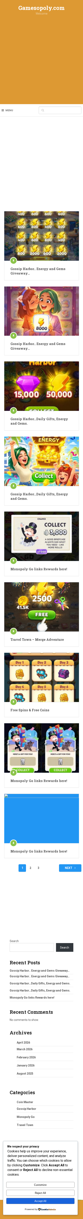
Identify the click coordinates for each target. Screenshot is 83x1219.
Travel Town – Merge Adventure (37, 639)
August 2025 (25, 1073)
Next (69, 868)
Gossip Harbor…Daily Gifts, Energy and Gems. (39, 421)
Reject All (40, 1192)
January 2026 (25, 1065)
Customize (40, 1184)
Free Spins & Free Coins (29, 710)
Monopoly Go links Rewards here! (38, 569)
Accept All (40, 1201)
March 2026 (24, 1049)
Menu (9, 110)
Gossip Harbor (26, 1108)
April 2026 (23, 1042)
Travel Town (25, 1125)
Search (14, 941)
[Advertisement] (41, 61)
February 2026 (26, 1057)
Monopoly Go (26, 1117)
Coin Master (25, 1102)
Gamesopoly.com (41, 8)
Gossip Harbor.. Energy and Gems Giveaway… (37, 271)
